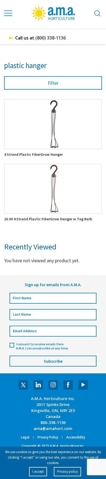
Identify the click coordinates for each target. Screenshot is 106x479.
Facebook (68, 385)
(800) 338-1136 (50, 38)
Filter (53, 83)
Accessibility (75, 437)
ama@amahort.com (53, 428)
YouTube (83, 385)
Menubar (8, 13)
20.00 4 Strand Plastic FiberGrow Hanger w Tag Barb (48, 218)
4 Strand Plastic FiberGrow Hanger (33, 154)
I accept (38, 471)
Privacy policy (67, 471)
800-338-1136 (53, 422)
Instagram (53, 385)
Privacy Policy (48, 437)
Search (97, 13)
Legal (25, 437)
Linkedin (38, 385)
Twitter (23, 385)
